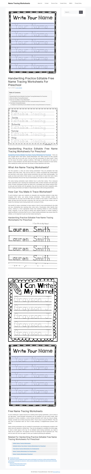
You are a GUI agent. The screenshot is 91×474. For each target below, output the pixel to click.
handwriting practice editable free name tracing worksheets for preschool (26, 459)
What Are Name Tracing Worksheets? (19, 98)
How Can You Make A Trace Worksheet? (20, 99)
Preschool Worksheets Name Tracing (18, 463)
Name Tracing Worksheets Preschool (23, 454)
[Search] (81, 12)
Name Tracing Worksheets (19, 3)
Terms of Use (54, 3)
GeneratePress (56, 471)
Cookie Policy (63, 3)
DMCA (70, 3)
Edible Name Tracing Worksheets (22, 443)
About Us (40, 3)
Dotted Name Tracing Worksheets (17, 465)
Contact (46, 3)
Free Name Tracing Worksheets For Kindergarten (26, 448)
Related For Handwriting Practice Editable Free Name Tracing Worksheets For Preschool (31, 104)
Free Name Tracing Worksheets (17, 103)
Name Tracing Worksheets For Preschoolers (24, 451)
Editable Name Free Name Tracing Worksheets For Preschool (29, 446)
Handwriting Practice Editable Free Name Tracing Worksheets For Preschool (28, 96)
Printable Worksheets (14, 457)
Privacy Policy (78, 3)
